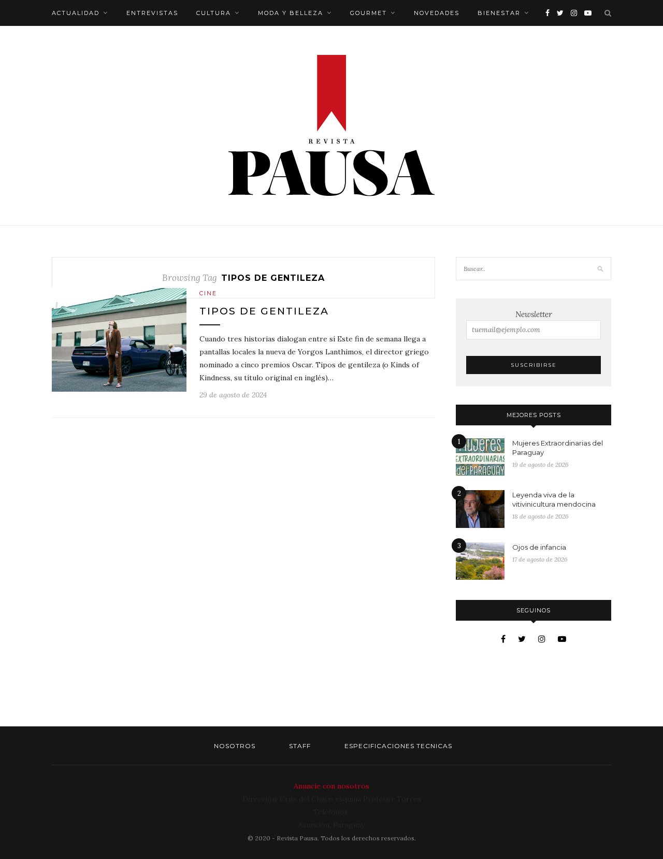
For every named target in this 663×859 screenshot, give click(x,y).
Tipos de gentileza (264, 311)
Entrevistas (152, 13)
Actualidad (75, 13)
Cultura (213, 13)
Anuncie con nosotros (331, 786)
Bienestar (499, 13)
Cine (208, 293)
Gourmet (368, 13)
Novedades (436, 13)
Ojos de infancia (539, 547)
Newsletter (533, 314)
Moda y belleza (290, 13)
